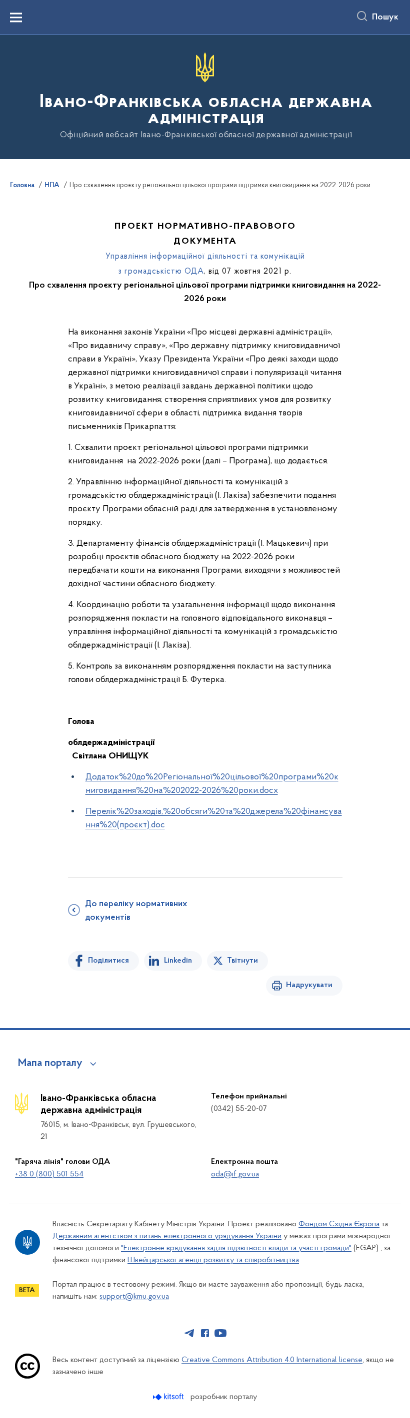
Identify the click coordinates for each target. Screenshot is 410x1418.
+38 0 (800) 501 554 (49, 1174)
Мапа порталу (50, 1063)
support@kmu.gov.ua (134, 1297)
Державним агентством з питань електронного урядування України (167, 1236)
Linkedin (178, 961)
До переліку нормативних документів (136, 911)
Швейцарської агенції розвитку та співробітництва (213, 1260)
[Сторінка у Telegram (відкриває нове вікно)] (190, 1333)
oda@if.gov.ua (235, 1174)
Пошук (385, 17)
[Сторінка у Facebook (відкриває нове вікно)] (205, 1333)
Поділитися (108, 961)
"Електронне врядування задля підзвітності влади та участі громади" (236, 1248)
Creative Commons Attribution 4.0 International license (272, 1360)
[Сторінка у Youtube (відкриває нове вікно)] (220, 1333)
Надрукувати (309, 985)
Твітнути (242, 961)
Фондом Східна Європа (339, 1224)
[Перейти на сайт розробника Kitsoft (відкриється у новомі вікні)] (169, 1397)
